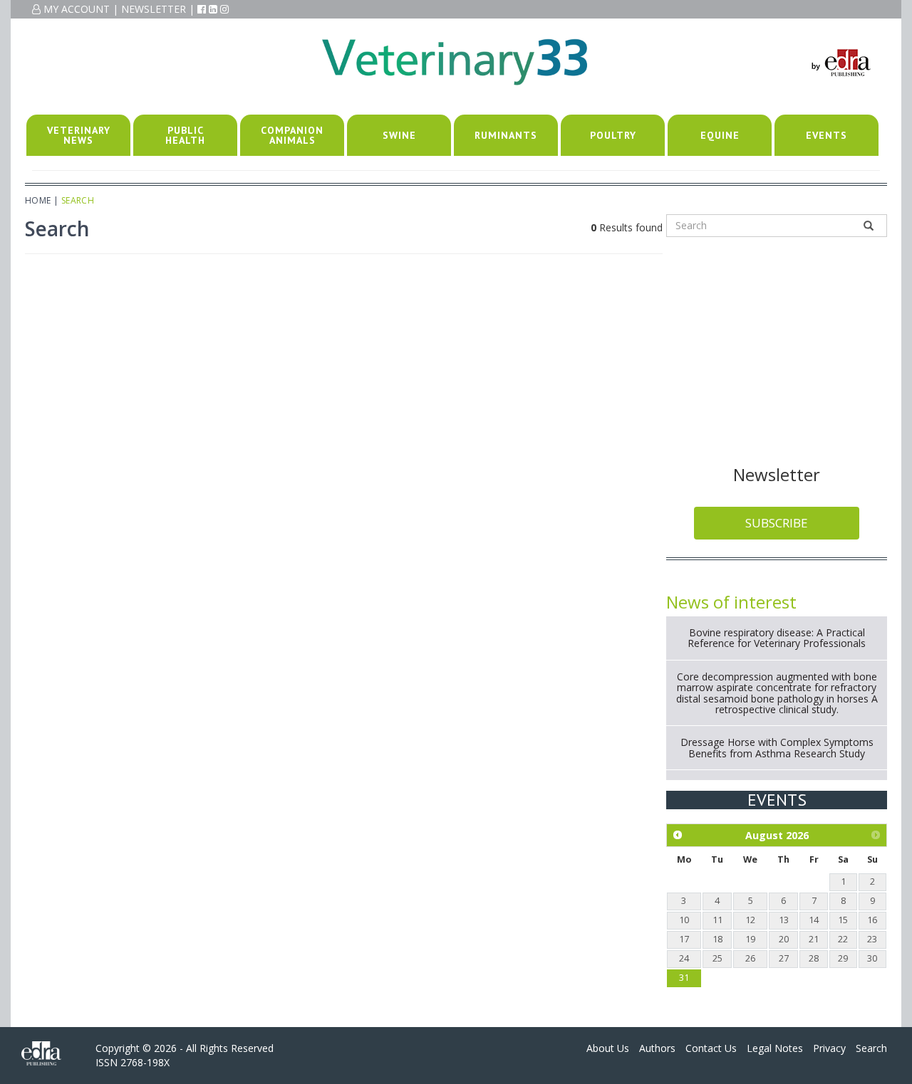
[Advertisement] (776, 348)
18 (717, 939)
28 (814, 958)
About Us (607, 1048)
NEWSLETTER (153, 9)
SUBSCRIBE (776, 523)
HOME (38, 200)
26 (750, 958)
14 (814, 920)
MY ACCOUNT (75, 9)
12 (750, 920)
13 (784, 920)
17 (684, 939)
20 (784, 939)
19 (750, 939)
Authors (657, 1048)
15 (843, 920)
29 (843, 958)
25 (717, 958)
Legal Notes (775, 1048)
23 (872, 939)
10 (684, 920)
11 (717, 920)
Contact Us (711, 1048)
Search (871, 1048)
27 (784, 958)
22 (843, 939)
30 (872, 958)
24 (684, 958)
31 (684, 978)
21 (814, 939)
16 (872, 920)
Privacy (829, 1048)
